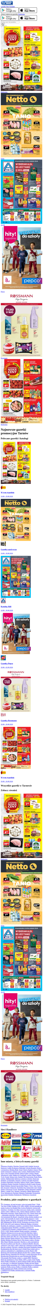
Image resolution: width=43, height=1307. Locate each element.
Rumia (10, 1184)
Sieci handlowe (9, 1292)
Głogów (29, 1179)
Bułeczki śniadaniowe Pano (9, 1260)
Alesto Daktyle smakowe (28, 1211)
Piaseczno (36, 1179)
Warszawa (4, 1166)
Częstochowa (5, 1170)
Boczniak (27, 1247)
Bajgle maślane (14, 1231)
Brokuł (3, 1254)
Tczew (39, 1186)
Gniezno (24, 1180)
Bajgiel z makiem (16, 1229)
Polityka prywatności (11, 1299)
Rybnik (17, 1173)
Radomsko (28, 1193)
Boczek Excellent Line (8, 1243)
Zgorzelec (15, 1184)
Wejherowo (26, 1195)
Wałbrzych (16, 1175)
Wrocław (16, 1166)
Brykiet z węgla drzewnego (29, 1254)
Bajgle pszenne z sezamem (28, 1231)
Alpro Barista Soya (22, 1215)
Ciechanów (23, 1191)
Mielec (3, 1191)
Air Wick (17, 1210)
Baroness (25, 1236)
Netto (2, 158)
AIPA (22, 1206)
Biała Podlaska (5, 1186)
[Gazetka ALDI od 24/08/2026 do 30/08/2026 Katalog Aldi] (16, 597)
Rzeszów (34, 1168)
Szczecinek (4, 1195)
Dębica (3, 1189)
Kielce (39, 1168)
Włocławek (4, 1175)
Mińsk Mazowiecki (33, 1191)
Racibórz (17, 1182)
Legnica (31, 1173)
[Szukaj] (3, 24)
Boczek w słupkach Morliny (25, 1243)
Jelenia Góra (14, 1177)
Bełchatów (10, 1182)
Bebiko (3, 1240)
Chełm (32, 1182)
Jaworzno (6, 1187)
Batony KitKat (29, 1238)
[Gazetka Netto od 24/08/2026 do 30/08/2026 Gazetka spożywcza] (16, 540)
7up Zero (4, 1206)
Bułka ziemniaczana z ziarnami (21, 1270)
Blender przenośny (14, 1242)
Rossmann (4, 358)
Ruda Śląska (38, 1177)
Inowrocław (30, 1177)
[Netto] (21, 157)
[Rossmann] (21, 356)
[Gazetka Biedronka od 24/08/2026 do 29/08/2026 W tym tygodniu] (16, 483)
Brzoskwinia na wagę (16, 1256)
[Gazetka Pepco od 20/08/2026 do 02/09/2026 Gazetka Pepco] (16, 654)
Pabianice (22, 1193)
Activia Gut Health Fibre (13, 1208)
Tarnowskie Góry (31, 1187)
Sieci (7, 6)
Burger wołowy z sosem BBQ (21, 1258)
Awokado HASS (22, 1220)
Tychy (3, 1177)
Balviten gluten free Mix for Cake (11, 1236)
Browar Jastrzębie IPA (13, 1254)
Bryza (40, 1254)
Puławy (26, 1186)
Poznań (21, 1166)
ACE (18, 1206)
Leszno (29, 1175)
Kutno (40, 1187)
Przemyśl (35, 1180)
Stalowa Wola (24, 1182)
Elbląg (34, 1175)
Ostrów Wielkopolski (7, 1179)
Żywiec (14, 1189)
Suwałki (29, 1180)
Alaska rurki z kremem (33, 1210)
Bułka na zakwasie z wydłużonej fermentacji (21, 1262)
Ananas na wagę (33, 1215)
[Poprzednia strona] (1, 1203)
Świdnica (4, 1182)
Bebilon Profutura (11, 1240)
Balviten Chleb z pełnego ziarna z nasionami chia (19, 1234)
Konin (7, 1177)
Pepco (3, 291)
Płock (40, 1170)
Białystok (22, 1168)
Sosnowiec (8, 1171)
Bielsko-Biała (14, 1170)
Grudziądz (23, 1175)
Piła (24, 1177)
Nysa (2, 1193)
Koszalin (11, 1173)
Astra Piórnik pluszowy (27, 1219)
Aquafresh (21, 1217)
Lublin (9, 1168)
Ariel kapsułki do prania (12, 1219)
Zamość (20, 1177)
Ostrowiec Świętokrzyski (18, 1187)
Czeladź (8, 1191)
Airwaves (23, 1210)
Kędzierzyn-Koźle (25, 1184)
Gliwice (35, 1170)
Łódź (26, 1166)
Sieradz (16, 1191)
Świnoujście (36, 1193)
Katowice (4, 1168)
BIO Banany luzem (34, 1220)
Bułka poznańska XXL (13, 1265)
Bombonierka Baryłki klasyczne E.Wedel (14, 1249)
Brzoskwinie (27, 1256)
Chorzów (18, 1180)
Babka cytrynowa (32, 1224)
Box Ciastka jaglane (34, 1252)
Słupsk (36, 1173)
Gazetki (3, 6)
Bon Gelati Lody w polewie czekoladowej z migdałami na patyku (20, 1250)
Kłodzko (11, 1195)
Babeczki (24, 1224)
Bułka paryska (29, 1263)
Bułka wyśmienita (22, 1267)
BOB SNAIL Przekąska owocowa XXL (25, 1222)
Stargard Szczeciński (17, 1186)
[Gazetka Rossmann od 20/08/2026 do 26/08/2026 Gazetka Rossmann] (16, 711)
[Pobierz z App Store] (28, 12)
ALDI (3, 225)
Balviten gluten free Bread (29, 1235)
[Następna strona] (1, 1273)
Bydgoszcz (15, 1168)
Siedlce (38, 1175)
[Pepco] (21, 290)
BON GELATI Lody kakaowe (10, 1224)
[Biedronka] (21, 90)
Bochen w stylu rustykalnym (30, 1242)
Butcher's (35, 1258)
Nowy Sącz (4, 1173)
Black (6, 1242)
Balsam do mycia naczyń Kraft (17, 1233)
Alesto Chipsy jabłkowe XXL (10, 1211)
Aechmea (11, 1210)
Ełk (2, 1187)
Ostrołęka (37, 1182)
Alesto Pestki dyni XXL (22, 1213)
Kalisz (26, 1173)
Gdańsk (30, 1166)
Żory (12, 1191)
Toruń (20, 1170)
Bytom (38, 1171)
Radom (30, 1170)
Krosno (38, 1184)
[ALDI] (21, 223)
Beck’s (20, 1240)
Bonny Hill (33, 1251)
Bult (10, 1258)
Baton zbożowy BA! (17, 1238)
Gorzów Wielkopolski (28, 1171)
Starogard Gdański (35, 1189)
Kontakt (12, 6)
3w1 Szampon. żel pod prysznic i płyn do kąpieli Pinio (18, 1204)
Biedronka (21, 14)
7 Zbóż (38, 1204)
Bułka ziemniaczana (7, 1268)
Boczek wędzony (6, 1247)
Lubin (10, 1175)
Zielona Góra (16, 1171)
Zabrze (22, 1173)
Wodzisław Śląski (23, 1189)
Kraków (10, 1166)
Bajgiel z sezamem (28, 1229)
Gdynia (28, 1168)
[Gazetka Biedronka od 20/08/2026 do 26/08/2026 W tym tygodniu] (16, 768)
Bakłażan (4, 1233)
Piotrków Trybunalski (7, 1180)
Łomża (33, 1184)
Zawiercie (33, 1195)
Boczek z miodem (18, 1247)
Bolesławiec (18, 1195)
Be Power (37, 1238)
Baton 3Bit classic (34, 1236)
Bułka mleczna (32, 1261)
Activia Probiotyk (26, 1208)
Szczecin (36, 1166)
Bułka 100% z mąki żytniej (27, 1260)
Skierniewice (8, 1193)
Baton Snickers (5, 1238)
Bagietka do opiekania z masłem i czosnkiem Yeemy (17, 1226)
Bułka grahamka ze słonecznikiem (16, 1261)
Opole (3, 1171)
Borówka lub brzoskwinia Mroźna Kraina (14, 1252)
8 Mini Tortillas (12, 1206)
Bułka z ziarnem (33, 1267)
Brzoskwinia (5, 1256)
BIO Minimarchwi (6, 1222)
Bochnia (15, 1193)
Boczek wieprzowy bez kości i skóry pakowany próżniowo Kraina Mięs (21, 1244)
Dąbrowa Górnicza (21, 1179)
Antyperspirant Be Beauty (9, 1217)
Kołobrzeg (4, 1184)
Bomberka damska (36, 1247)
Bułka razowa (11, 1267)
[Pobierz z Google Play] (10, 12)
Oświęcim (9, 1189)
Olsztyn (25, 1170)
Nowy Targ (33, 1186)
